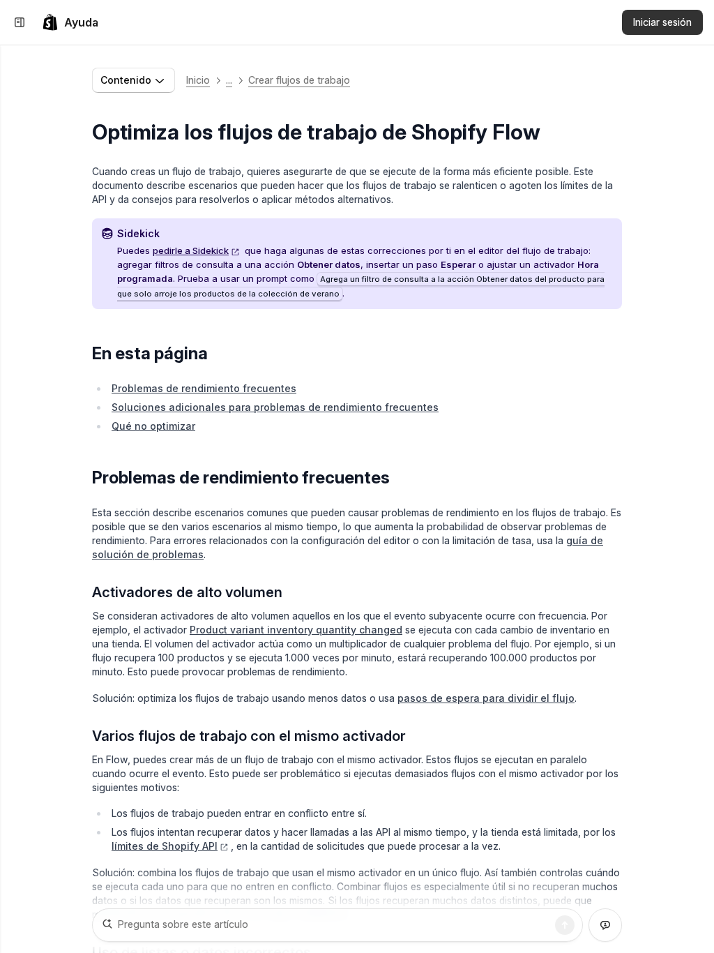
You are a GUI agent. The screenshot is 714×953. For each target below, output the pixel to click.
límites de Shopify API (165, 846)
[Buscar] (565, 925)
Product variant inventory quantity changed (296, 630)
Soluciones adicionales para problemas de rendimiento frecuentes (275, 407)
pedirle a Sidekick (191, 250)
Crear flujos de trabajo (299, 80)
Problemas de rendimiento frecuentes (204, 388)
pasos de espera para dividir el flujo (486, 698)
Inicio (198, 80)
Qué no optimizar (153, 426)
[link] (70, 22)
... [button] (229, 80)
